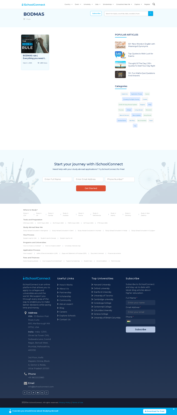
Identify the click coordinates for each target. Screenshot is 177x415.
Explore (137, 4)
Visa (135, 126)
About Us (64, 289)
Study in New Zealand (145, 214)
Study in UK (39, 214)
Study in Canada (51, 214)
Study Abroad (147, 115)
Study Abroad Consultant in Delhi (63, 230)
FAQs (149, 104)
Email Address (133, 307)
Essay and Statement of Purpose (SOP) (74, 253)
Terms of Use (77, 402)
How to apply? (27, 253)
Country (67, 4)
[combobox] (129, 321)
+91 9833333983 (36, 377)
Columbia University (102, 310)
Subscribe (96, 13)
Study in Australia (65, 214)
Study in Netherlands (97, 214)
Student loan (88, 261)
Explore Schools (67, 316)
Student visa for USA (29, 238)
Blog (61, 308)
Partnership (65, 292)
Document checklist (97, 253)
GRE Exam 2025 (28, 223)
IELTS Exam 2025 (58, 223)
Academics (125, 94)
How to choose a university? (32, 246)
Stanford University (102, 292)
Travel (151, 120)
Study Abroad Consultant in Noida (116, 230)
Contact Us (64, 319)
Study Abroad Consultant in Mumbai (89, 230)
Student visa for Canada (48, 238)
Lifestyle (129, 110)
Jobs (96, 4)
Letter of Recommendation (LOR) (47, 253)
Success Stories (122, 120)
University (87, 4)
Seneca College (100, 314)
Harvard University (102, 285)
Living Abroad (139, 110)
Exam (77, 4)
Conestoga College (102, 303)
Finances (121, 110)
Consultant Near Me (123, 4)
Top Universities (142, 120)
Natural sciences (124, 115)
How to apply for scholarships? (52, 261)
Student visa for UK (66, 238)
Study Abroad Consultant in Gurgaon (143, 230)
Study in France (81, 214)
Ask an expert (66, 304)
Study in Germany (128, 214)
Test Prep (132, 120)
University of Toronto (103, 296)
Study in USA (26, 214)
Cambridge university (103, 299)
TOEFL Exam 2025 (73, 223)
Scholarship (65, 296)
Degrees (142, 104)
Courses (145, 99)
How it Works (65, 285)
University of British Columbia (106, 318)
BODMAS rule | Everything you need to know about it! (34, 58)
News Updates (137, 115)
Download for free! (155, 411)
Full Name (131, 298)
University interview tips (72, 246)
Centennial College (102, 307)
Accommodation (101, 261)
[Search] (153, 4)
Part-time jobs (115, 261)
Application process (136, 94)
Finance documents (114, 253)
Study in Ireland (113, 214)
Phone (130, 317)
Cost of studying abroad (30, 261)
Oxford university (101, 288)
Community (65, 300)
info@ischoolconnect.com (41, 387)
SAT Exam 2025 (88, 223)
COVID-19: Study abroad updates (128, 104)
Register (147, 4)
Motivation (149, 110)
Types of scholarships (73, 261)
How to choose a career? (53, 246)
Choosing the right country (131, 99)
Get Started (91, 188)
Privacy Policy (65, 402)
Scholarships (107, 4)
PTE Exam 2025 (102, 223)
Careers (147, 94)
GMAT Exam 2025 (43, 223)
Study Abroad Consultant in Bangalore (35, 230)
